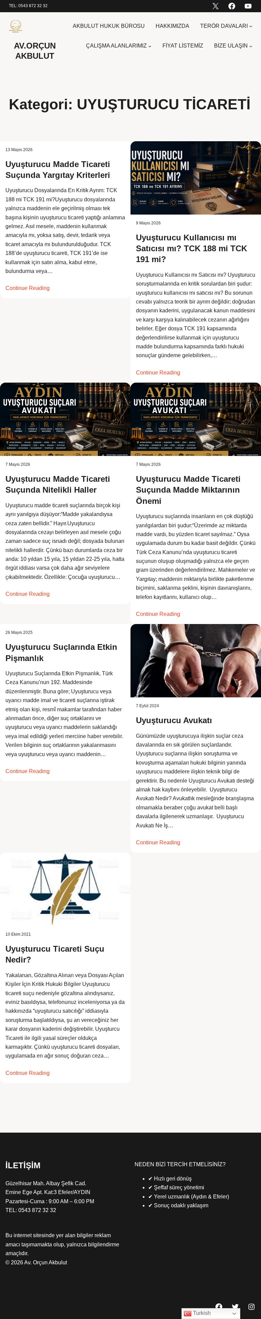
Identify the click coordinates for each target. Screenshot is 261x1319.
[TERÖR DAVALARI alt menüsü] (251, 26)
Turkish (201, 1313)
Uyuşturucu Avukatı (174, 720)
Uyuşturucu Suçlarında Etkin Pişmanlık (61, 652)
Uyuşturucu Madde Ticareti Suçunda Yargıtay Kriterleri (57, 170)
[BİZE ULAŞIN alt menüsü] (251, 46)
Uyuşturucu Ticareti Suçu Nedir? (54, 954)
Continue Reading (27, 288)
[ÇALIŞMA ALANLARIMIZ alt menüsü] (150, 46)
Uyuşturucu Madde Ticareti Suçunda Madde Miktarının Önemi (188, 490)
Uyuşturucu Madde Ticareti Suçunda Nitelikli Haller (57, 484)
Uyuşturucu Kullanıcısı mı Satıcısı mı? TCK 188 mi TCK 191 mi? (191, 248)
